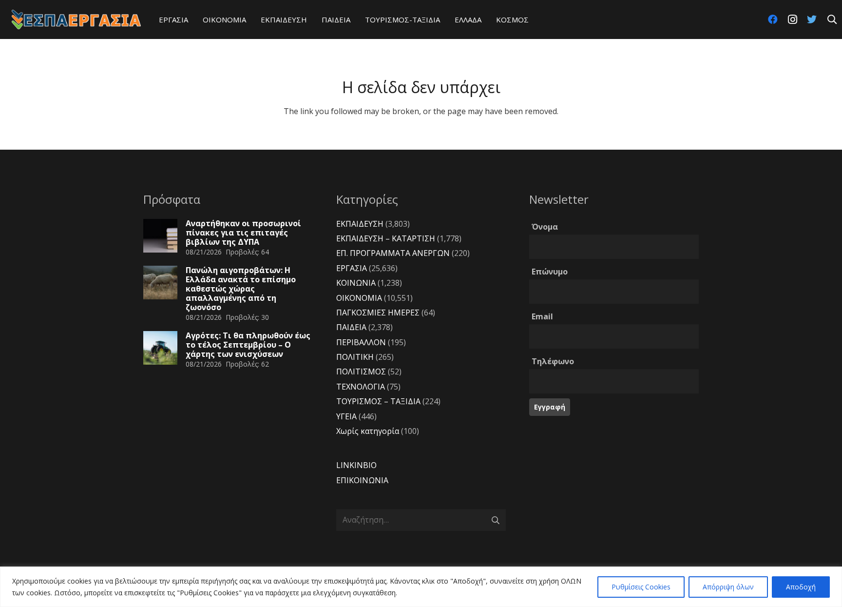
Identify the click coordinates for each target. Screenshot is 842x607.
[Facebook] (773, 19)
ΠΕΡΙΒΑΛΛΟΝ (361, 342)
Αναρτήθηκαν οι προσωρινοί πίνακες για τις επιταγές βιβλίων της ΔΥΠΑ (243, 232)
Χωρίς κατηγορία (367, 431)
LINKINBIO (356, 465)
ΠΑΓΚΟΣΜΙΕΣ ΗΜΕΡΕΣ (378, 312)
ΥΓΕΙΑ (346, 416)
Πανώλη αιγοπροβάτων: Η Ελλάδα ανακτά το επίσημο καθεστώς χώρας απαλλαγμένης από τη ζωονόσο (241, 289)
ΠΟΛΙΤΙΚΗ (355, 357)
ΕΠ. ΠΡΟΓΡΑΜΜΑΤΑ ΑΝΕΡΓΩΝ (393, 253)
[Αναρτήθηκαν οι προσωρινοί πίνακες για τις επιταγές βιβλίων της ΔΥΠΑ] (160, 236)
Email (542, 316)
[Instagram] (792, 19)
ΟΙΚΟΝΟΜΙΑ (359, 298)
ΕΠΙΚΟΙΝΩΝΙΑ (362, 480)
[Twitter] (812, 19)
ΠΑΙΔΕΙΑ (351, 327)
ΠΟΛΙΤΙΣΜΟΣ (361, 371)
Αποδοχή (801, 586)
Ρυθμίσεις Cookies (641, 586)
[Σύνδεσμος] (76, 19)
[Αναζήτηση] (832, 20)
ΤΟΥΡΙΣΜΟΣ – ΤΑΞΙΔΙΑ (378, 401)
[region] (421, 587)
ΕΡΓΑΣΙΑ (351, 268)
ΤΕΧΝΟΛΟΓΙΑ (360, 386)
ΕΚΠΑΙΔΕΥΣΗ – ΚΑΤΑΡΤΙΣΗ (385, 238)
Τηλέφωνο (553, 361)
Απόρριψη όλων (728, 586)
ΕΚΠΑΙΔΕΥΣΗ (359, 223)
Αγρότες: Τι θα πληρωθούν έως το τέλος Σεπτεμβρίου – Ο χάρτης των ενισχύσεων (248, 344)
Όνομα (545, 226)
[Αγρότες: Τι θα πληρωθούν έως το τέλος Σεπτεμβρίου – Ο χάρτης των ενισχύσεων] (160, 348)
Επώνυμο (550, 271)
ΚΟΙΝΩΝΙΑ (356, 282)
